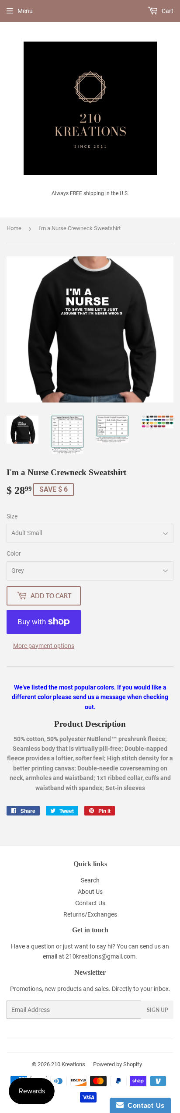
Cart (166, 10)
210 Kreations (68, 1064)
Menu (25, 10)
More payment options (43, 645)
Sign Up (157, 1010)
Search (90, 880)
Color (14, 553)
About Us (90, 891)
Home (14, 228)
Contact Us (90, 903)
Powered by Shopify (117, 1064)
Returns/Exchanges (90, 914)
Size (12, 516)
